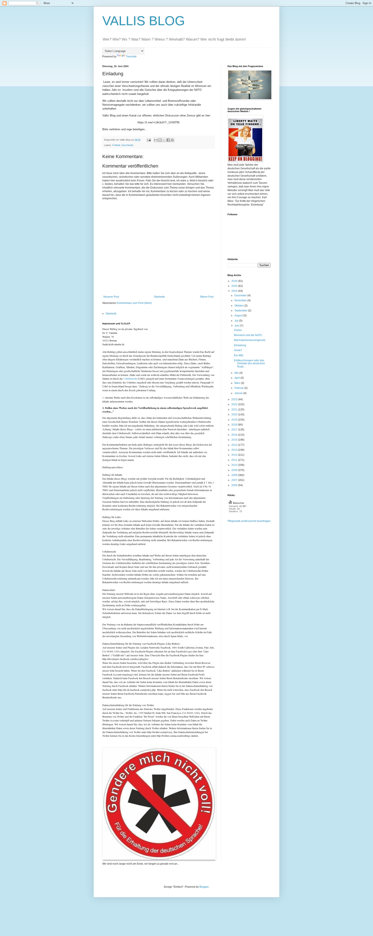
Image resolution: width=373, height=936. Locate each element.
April (237, 377)
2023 (234, 399)
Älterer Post (206, 296)
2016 (234, 434)
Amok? (238, 350)
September (241, 310)
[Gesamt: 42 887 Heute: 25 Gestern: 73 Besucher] (238, 517)
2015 (234, 439)
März (237, 383)
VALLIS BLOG (143, 21)
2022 (234, 404)
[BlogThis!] (160, 140)
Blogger (204, 886)
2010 (234, 464)
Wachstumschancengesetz (250, 340)
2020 (234, 414)
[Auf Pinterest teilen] (172, 140)
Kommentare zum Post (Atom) (134, 303)
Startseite (159, 296)
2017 (234, 429)
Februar (239, 387)
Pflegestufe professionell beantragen (249, 521)
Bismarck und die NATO (248, 335)
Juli (236, 320)
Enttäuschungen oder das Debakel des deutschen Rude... (249, 363)
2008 (234, 475)
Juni (237, 325)
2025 (234, 285)
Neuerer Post (111, 296)
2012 (234, 454)
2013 (234, 449)
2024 (234, 290)
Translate (131, 56)
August (238, 315)
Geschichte (127, 145)
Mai (236, 372)
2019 (234, 419)
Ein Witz (238, 355)
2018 (234, 424)
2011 (234, 460)
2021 (234, 409)
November (240, 300)
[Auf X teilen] (164, 140)
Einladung (240, 345)
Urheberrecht (130, 378)
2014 (234, 444)
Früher (238, 330)
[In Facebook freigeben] (168, 140)
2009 (234, 470)
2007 (234, 480)
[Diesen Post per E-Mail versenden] (156, 140)
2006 (234, 485)
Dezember (240, 295)
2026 (234, 281)
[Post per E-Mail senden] (149, 139)
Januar (238, 393)
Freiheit (116, 145)
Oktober (239, 305)
